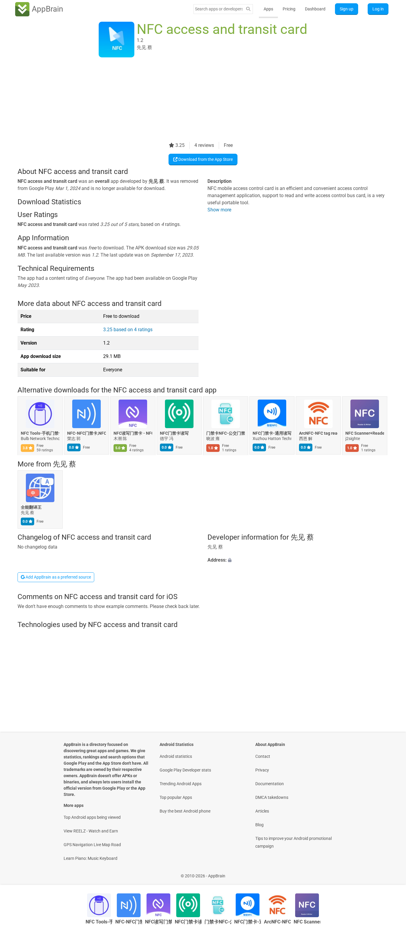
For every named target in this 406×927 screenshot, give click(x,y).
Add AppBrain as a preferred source (58, 577)
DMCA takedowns (271, 797)
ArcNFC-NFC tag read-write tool (318, 433)
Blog (259, 824)
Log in (378, 9)
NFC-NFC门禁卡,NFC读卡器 (86, 433)
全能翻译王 (31, 507)
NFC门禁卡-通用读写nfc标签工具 (272, 433)
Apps (268, 9)
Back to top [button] (391, 873)
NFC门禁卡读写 (174, 433)
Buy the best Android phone (185, 811)
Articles (262, 811)
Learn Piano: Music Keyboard (90, 858)
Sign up (346, 9)
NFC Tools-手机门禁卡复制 (40, 433)
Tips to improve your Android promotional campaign (293, 842)
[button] (297, 560)
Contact (262, 756)
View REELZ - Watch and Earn (91, 831)
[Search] (248, 9)
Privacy (262, 770)
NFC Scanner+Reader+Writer (364, 433)
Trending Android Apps (181, 783)
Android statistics (176, 756)
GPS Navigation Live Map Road (92, 844)
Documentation (269, 783)
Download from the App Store (205, 159)
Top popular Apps (176, 797)
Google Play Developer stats (185, 770)
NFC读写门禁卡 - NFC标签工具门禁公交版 (133, 433)
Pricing (289, 9)
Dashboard (315, 9)
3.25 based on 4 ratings (127, 329)
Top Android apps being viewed (92, 817)
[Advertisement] (196, 100)
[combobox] (219, 8)
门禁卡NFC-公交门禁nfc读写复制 (225, 433)
